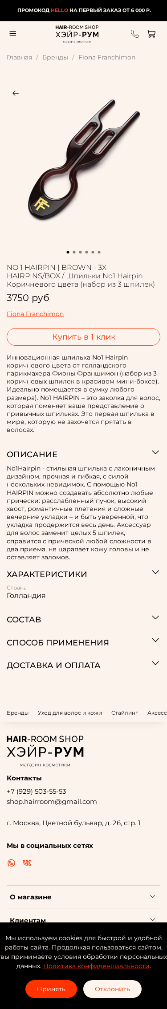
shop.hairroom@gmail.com (52, 801)
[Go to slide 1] (68, 252)
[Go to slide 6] (99, 252)
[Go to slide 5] (93, 252)
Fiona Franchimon (106, 57)
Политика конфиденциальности (96, 966)
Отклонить (112, 989)
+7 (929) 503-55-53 (36, 791)
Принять (51, 989)
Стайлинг (124, 712)
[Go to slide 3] (80, 252)
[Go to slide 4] (87, 252)
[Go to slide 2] (74, 252)
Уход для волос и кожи (70, 712)
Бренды (55, 57)
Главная (19, 57)
